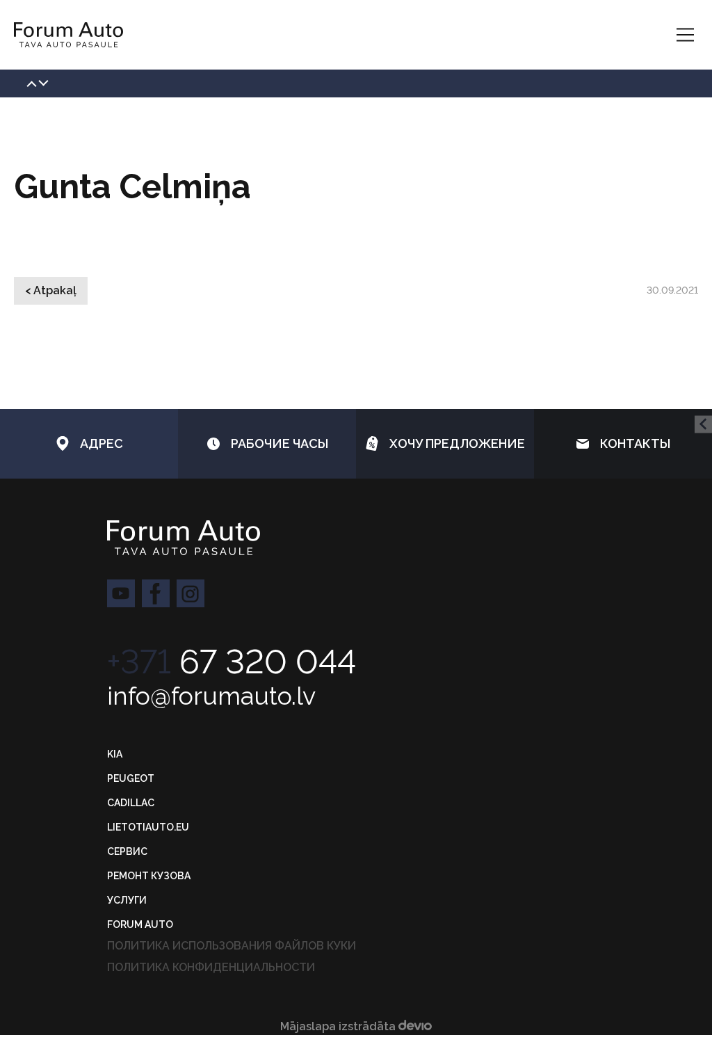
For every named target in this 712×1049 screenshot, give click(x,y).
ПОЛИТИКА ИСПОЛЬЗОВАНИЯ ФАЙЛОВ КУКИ (231, 945)
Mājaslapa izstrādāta (339, 1026)
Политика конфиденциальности (211, 967)
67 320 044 (231, 661)
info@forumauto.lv (211, 695)
